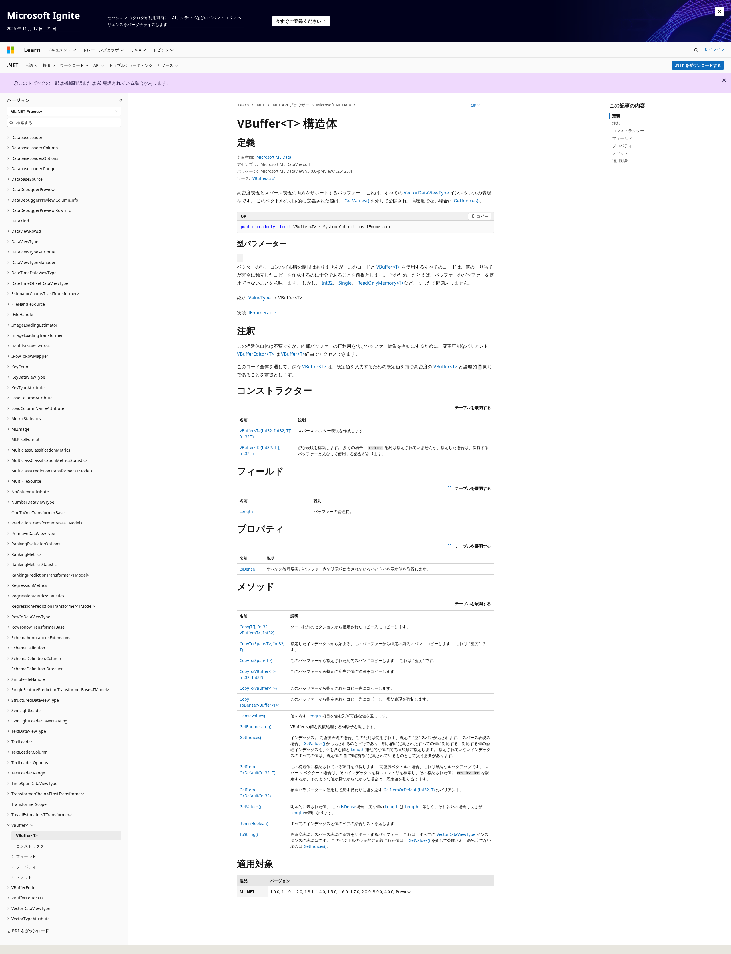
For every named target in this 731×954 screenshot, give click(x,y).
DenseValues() (253, 715)
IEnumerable (262, 312)
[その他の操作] (489, 105)
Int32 (327, 283)
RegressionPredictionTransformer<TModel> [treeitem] (53, 606)
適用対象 (620, 160)
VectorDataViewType (426, 193)
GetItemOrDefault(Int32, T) (409, 789)
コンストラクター (628, 130)
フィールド (622, 138)
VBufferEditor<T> (255, 354)
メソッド (620, 153)
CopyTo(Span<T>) (256, 660)
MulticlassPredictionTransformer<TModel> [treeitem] (52, 471)
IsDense (247, 569)
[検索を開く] (696, 50)
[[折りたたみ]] (121, 100)
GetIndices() (467, 201)
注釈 (616, 123)
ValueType (259, 298)
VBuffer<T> (388, 267)
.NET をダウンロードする (698, 65)
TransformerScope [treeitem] (29, 804)
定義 (616, 115)
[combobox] (64, 111)
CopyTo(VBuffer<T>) (258, 688)
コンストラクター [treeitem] (32, 846)
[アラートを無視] (719, 11)
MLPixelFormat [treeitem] (25, 439)
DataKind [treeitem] (20, 221)
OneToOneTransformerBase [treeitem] (38, 512)
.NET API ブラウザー (290, 105)
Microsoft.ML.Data (333, 105)
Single (345, 283)
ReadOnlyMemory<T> (380, 283)
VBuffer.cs (261, 178)
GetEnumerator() (255, 726)
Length (246, 511)
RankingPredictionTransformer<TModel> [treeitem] (50, 575)
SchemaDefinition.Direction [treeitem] (37, 668)
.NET (260, 105)
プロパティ (622, 145)
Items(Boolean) (254, 823)
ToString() (249, 834)
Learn (243, 105)
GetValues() (356, 201)
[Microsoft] (10, 50)
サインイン (714, 49)
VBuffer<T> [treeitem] (27, 835)
